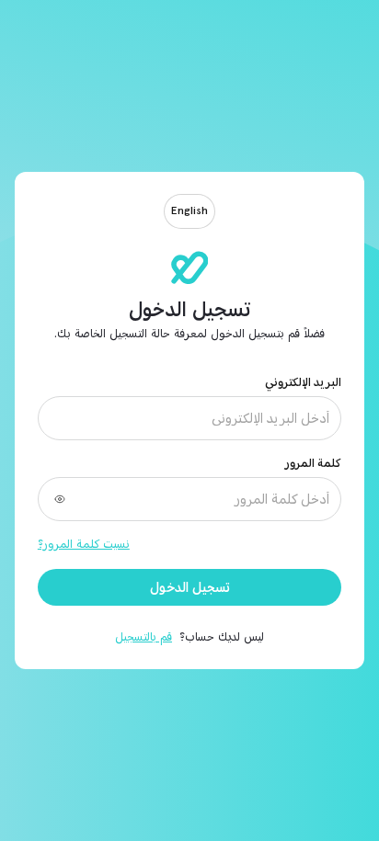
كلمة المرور (313, 463)
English (189, 211)
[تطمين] (190, 267)
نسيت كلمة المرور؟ (84, 544)
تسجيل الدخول (190, 587)
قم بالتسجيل (143, 637)
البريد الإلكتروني (303, 382)
